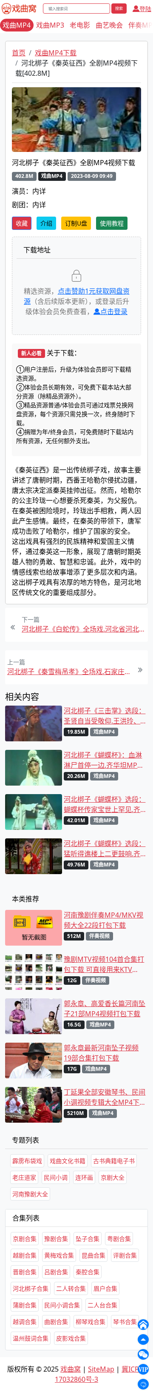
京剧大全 (113, 1177)
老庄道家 (24, 1177)
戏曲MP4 (17, 25)
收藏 (22, 223)
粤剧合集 (119, 1239)
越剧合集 (25, 1255)
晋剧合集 (25, 1272)
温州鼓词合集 (30, 1338)
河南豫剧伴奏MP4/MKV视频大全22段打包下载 (103, 920)
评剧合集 (125, 1255)
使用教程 (112, 223)
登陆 (145, 9)
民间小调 (56, 1177)
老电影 (80, 25)
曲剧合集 (56, 1322)
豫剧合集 (56, 1239)
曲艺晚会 (109, 25)
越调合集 (25, 1322)
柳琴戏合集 (90, 1322)
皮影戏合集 (71, 1338)
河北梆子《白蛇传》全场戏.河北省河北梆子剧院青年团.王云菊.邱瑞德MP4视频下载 (84, 629)
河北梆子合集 (30, 1288)
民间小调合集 (62, 1305)
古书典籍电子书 (114, 1161)
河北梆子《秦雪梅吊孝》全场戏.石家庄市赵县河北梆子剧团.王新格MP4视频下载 (69, 671)
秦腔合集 (87, 1272)
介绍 (46, 223)
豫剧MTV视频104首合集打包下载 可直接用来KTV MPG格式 (104, 965)
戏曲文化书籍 (67, 1161)
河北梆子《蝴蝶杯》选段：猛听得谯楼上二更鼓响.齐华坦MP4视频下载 (104, 849)
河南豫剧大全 (30, 1194)
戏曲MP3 (50, 25)
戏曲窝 (70, 1369)
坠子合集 (87, 1239)
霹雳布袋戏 (27, 1161)
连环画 (84, 1177)
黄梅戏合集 (59, 1255)
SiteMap (101, 1369)
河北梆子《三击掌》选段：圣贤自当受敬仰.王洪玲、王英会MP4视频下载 (104, 716)
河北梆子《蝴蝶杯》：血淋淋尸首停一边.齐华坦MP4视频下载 (103, 760)
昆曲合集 (93, 1255)
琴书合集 (125, 1322)
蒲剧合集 (25, 1305)
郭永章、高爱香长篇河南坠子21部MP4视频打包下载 (104, 1008)
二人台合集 (102, 1305)
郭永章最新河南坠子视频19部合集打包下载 (101, 1053)
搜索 (119, 8)
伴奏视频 (99, 936)
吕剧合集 (56, 1272)
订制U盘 (76, 223)
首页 (19, 52)
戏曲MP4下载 (55, 52)
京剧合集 (25, 1239)
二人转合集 (71, 1288)
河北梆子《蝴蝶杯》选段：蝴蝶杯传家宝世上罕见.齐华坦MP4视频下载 (104, 805)
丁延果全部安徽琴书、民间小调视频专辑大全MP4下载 (104, 1097)
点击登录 (114, 311)
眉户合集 (105, 1288)
